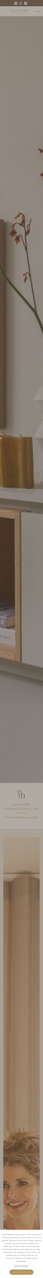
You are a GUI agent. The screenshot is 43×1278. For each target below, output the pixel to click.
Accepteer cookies (21, 1272)
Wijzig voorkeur (22, 1266)
